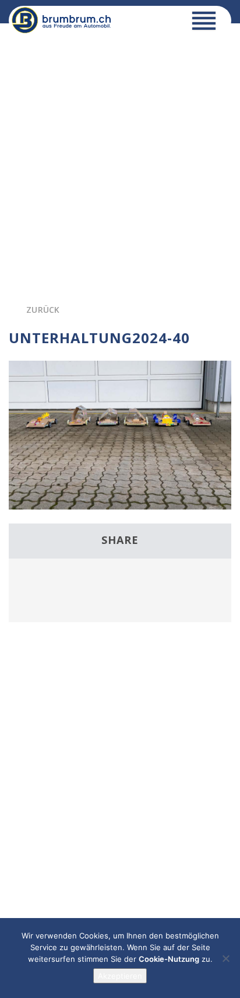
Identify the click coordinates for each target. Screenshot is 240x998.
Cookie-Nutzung (169, 959)
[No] (225, 958)
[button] (204, 23)
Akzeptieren (120, 975)
